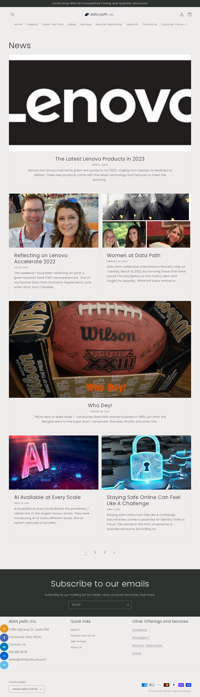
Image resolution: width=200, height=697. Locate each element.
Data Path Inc (164, 691)
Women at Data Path (134, 255)
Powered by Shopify (181, 691)
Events (136, 653)
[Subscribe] (127, 605)
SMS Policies (78, 641)
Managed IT (140, 637)
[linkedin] (4, 647)
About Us (76, 647)
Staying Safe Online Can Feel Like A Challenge (144, 500)
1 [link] (85, 552)
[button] (13, 14)
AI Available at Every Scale (47, 497)
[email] (4, 665)
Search (75, 629)
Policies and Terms (83, 635)
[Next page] (114, 552)
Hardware (139, 630)
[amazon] (4, 628)
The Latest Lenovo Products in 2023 (100, 159)
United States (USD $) (24, 689)
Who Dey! (100, 405)
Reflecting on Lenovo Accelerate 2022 (41, 258)
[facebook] (4, 637)
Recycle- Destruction (147, 645)
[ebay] (4, 656)
